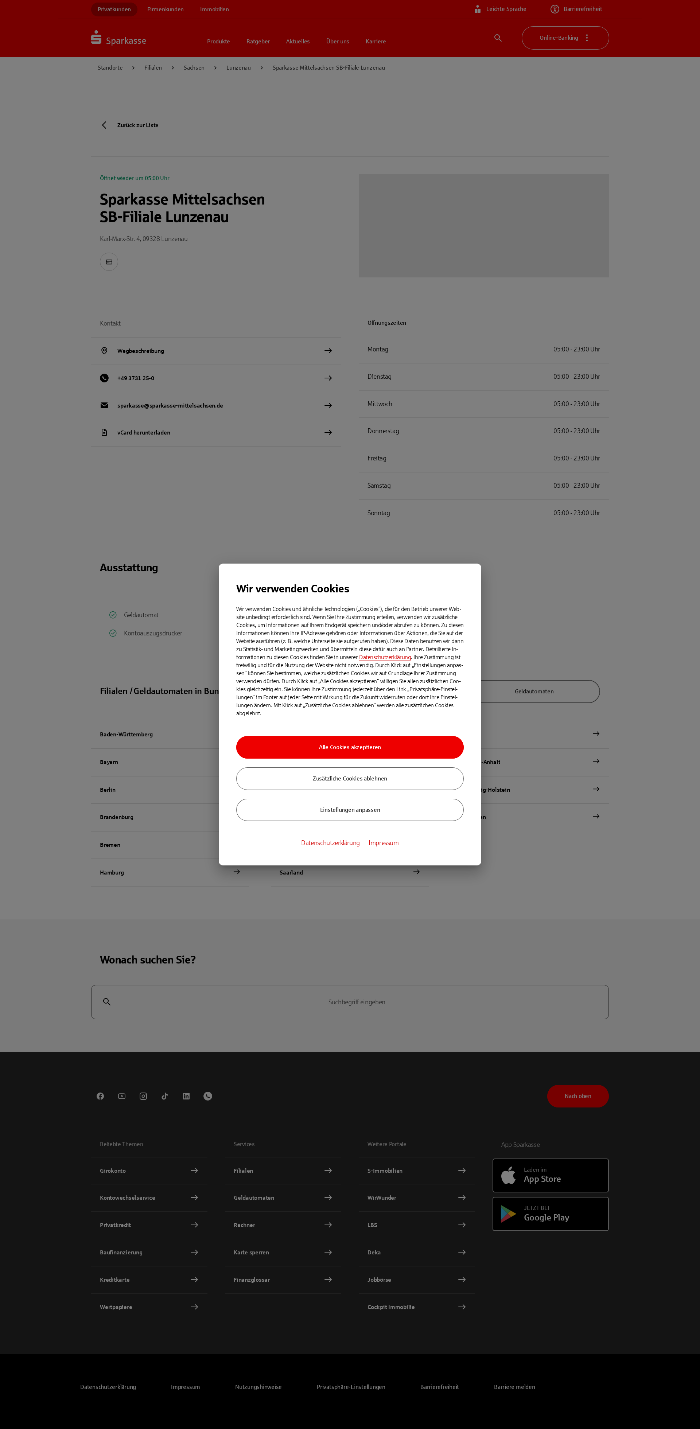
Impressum (384, 842)
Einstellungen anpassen (350, 810)
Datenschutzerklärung (385, 657)
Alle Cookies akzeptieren (350, 747)
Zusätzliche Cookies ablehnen (350, 778)
